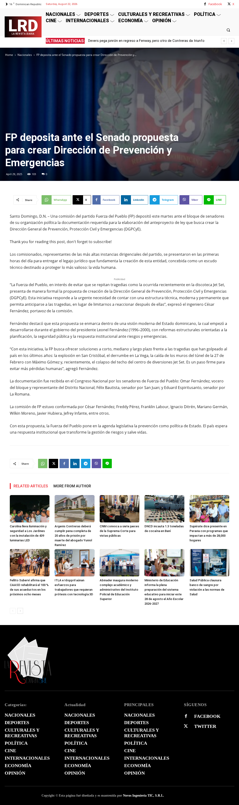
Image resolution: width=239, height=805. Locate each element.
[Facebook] (205, 4)
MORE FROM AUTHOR (72, 486)
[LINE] (107, 463)
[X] (229, 4)
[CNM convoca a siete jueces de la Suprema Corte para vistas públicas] (119, 508)
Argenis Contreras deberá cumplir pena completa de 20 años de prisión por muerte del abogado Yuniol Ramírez (73, 536)
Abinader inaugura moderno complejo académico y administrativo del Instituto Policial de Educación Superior (119, 590)
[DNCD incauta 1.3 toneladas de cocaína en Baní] (164, 508)
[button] (228, 30)
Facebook (215, 4)
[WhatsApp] (42, 463)
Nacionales (25, 55)
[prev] (224, 41)
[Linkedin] (75, 463)
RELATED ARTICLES (31, 486)
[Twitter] (186, 726)
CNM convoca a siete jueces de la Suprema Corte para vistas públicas (119, 531)
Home (9, 55)
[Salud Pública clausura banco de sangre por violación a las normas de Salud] (209, 562)
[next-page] (20, 611)
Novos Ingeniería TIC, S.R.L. (143, 795)
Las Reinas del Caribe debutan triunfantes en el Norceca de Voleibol (144, 41)
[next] (231, 41)
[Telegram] (85, 463)
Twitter (205, 726)
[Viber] (96, 463)
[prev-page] (13, 611)
